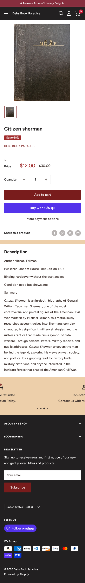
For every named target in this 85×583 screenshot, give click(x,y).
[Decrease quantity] (24, 179)
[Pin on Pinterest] (62, 233)
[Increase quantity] (46, 179)
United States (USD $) (19, 506)
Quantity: (10, 179)
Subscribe (17, 487)
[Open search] (61, 13)
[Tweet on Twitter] (70, 233)
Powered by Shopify (16, 574)
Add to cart (42, 195)
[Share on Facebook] (54, 233)
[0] (77, 13)
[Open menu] (6, 13)
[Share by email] (78, 233)
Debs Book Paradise (19, 146)
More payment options (43, 219)
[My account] (69, 13)
